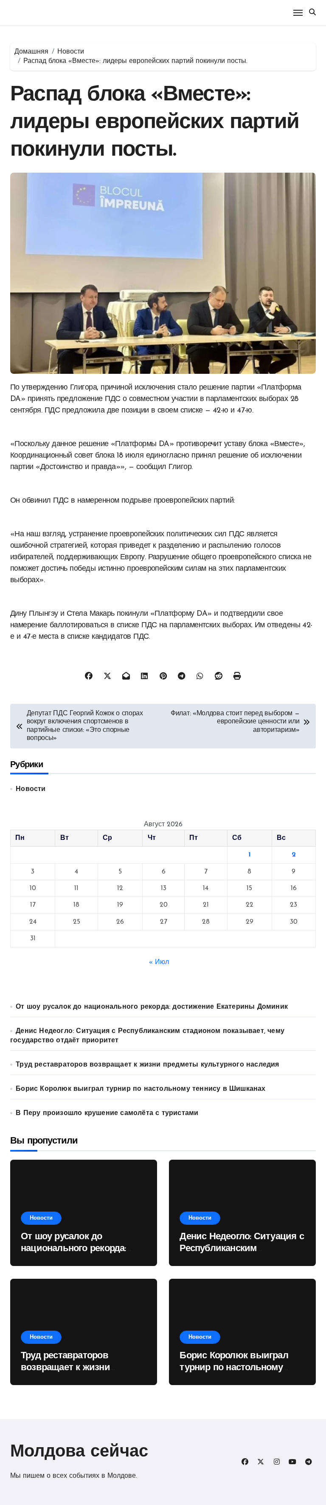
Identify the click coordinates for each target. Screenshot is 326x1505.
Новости (30, 789)
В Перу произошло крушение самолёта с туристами (107, 1113)
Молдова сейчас (79, 1452)
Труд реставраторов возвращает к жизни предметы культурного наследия (147, 1064)
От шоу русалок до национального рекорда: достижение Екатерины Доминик (152, 1007)
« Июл (159, 962)
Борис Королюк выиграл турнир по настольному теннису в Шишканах (140, 1089)
